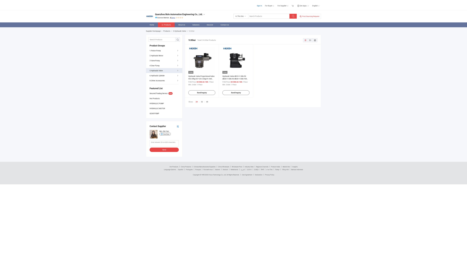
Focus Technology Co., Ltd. (218, 175)
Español (180, 169)
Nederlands (234, 169)
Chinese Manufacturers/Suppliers (205, 167)
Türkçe (277, 169)
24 (197, 102)
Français (198, 169)
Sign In (259, 6)
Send (164, 150)
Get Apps (303, 6)
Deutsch (225, 169)
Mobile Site (286, 167)
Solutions (195, 25)
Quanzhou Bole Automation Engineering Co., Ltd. (179, 14)
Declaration (258, 175)
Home (152, 25)
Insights (295, 167)
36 (202, 102)
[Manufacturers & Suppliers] (161, 5)
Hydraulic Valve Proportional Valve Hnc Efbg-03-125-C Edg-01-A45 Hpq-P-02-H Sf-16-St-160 (201, 78)
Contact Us (224, 25)
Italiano (217, 169)
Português (189, 169)
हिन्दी (262, 169)
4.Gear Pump (155, 65)
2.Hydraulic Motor (156, 55)
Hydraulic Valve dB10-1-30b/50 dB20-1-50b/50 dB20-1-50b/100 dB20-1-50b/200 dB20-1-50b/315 (235, 78)
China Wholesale (223, 167)
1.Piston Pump (155, 50)
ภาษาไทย (269, 169)
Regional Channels (262, 167)
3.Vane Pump (155, 60)
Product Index (275, 167)
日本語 (256, 169)
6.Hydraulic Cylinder (157, 75)
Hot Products (174, 167)
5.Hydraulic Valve (156, 70)
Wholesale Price (237, 167)
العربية (243, 169)
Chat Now (166, 134)
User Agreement (247, 175)
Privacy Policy (269, 175)
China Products (186, 167)
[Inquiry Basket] (293, 6)
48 (207, 102)
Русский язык (208, 169)
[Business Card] (178, 126)
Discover (210, 25)
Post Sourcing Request (310, 16)
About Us (181, 25)
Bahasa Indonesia (297, 169)
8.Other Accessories (157, 80)
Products (167, 25)
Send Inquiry (202, 93)
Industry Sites (249, 167)
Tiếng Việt (285, 169)
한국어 (249, 169)
